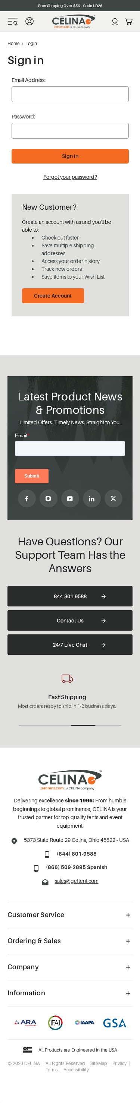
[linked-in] (92, 498)
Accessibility (76, 1069)
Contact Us (70, 620)
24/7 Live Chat (70, 644)
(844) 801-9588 (77, 853)
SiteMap (98, 1063)
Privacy (119, 1063)
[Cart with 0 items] (129, 21)
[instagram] (48, 498)
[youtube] (70, 498)
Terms (52, 1069)
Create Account (53, 295)
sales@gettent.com (77, 881)
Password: (23, 116)
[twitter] (113, 498)
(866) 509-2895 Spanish (77, 867)
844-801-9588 (70, 596)
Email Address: (29, 80)
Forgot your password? (70, 177)
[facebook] (27, 498)
